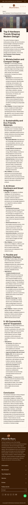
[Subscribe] (25, 490)
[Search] (20, 6)
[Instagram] (10, 494)
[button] (2, 6)
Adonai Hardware (15, 503)
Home (4, 11)
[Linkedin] (8, 494)
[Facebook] (3, 494)
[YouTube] (16, 494)
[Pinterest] (13, 494)
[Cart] (25, 6)
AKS (24, 503)
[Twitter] (5, 494)
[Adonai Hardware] (14, 6)
